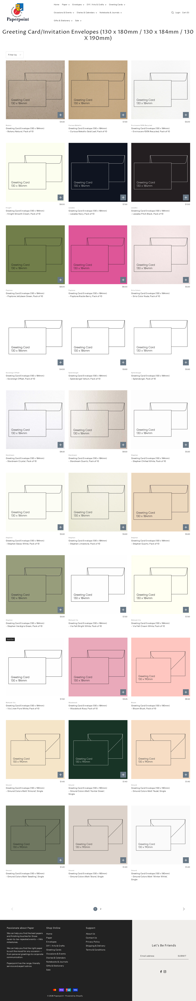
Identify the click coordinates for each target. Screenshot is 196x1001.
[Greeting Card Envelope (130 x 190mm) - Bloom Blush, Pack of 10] (160, 667)
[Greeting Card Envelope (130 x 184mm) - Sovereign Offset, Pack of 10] (35, 337)
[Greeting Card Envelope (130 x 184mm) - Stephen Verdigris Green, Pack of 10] (35, 584)
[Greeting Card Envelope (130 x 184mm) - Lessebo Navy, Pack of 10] (98, 172)
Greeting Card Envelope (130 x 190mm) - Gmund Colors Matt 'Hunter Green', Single (88, 791)
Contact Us (91, 937)
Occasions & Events (56, 953)
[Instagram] (164, 971)
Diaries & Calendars (86, 12)
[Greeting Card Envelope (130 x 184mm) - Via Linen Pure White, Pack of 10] (35, 667)
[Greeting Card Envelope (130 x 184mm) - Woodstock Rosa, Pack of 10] (98, 667)
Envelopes (77, 4)
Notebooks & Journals (110, 12)
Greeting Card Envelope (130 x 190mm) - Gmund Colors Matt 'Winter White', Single (150, 876)
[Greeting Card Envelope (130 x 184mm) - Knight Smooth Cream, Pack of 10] (35, 172)
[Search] (173, 12)
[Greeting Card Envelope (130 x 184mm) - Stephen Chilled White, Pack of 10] (160, 419)
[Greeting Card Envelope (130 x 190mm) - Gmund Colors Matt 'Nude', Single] (160, 749)
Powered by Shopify (74, 996)
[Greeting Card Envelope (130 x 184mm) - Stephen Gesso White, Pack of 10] (35, 502)
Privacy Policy (93, 941)
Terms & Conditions (95, 949)
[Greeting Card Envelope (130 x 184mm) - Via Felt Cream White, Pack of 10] (160, 584)
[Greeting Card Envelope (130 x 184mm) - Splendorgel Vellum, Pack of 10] (98, 337)
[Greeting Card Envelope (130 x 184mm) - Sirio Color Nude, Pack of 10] (160, 254)
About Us (90, 933)
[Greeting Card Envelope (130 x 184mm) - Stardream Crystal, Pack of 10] (35, 419)
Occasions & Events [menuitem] (63, 12)
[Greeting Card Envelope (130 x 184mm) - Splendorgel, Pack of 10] (160, 337)
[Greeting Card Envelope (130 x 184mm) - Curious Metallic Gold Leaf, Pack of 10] (98, 89)
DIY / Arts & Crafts (95, 4)
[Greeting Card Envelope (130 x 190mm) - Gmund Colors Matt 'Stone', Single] (98, 835)
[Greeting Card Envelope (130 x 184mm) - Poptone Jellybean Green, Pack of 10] (35, 254)
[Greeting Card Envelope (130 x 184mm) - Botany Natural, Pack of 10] (35, 89)
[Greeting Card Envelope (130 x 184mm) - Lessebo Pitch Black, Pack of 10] (160, 172)
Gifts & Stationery (62, 20)
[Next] (184, 909)
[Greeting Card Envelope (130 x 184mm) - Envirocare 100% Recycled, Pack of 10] (160, 89)
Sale (77, 20)
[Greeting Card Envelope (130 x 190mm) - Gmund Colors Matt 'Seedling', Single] (35, 835)
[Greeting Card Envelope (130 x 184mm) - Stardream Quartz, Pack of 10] (98, 419)
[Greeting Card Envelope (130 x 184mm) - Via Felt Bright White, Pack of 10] (98, 584)
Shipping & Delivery (95, 945)
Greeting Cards (116, 4)
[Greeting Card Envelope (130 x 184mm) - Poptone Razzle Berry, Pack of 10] (98, 254)
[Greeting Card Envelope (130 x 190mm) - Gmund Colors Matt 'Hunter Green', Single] (98, 749)
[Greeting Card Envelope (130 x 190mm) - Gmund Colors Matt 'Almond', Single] (35, 749)
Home (49, 933)
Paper (65, 4)
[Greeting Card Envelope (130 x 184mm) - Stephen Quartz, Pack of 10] (160, 502)
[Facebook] (161, 971)
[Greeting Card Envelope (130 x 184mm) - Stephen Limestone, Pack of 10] (98, 502)
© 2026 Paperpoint (55, 996)
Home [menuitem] (56, 4)
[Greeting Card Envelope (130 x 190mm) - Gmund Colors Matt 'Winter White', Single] (160, 835)
